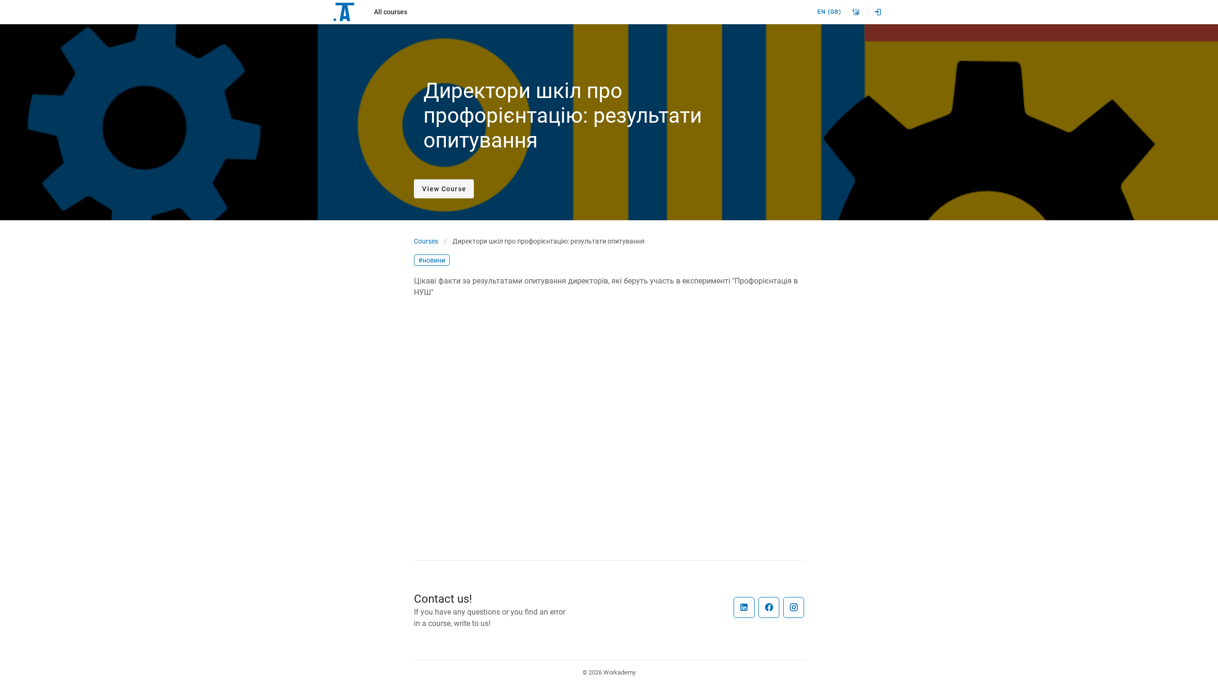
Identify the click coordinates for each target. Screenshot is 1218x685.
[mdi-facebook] (768, 607)
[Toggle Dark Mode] (856, 12)
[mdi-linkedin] (744, 607)
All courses (390, 12)
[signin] (878, 12)
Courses (426, 241)
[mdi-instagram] (793, 607)
